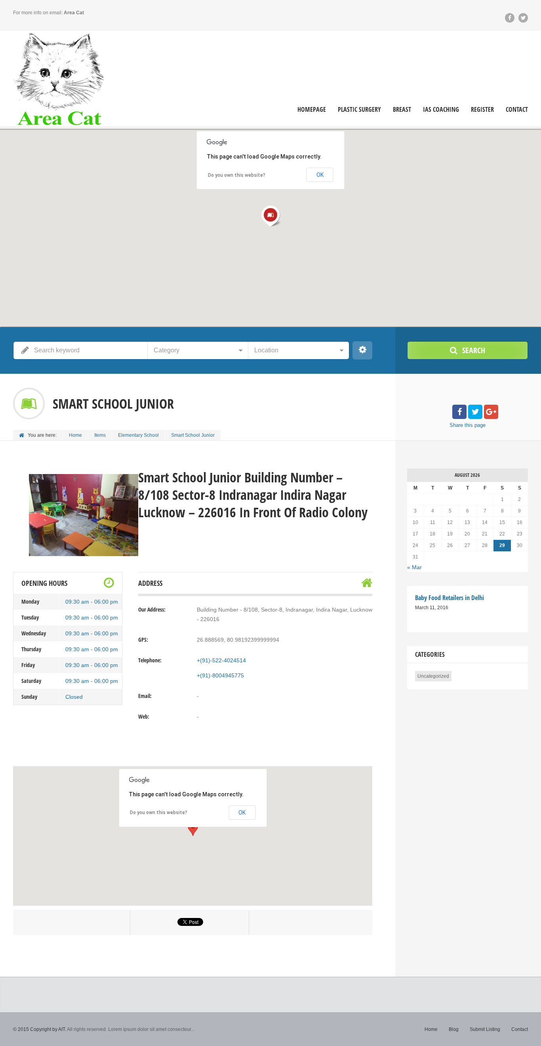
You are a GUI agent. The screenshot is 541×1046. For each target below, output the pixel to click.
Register (482, 109)
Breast (402, 109)
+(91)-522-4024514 (221, 660)
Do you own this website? (158, 812)
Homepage (311, 109)
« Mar (414, 567)
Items (100, 435)
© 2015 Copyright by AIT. (39, 1029)
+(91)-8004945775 (220, 675)
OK (242, 812)
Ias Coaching (441, 109)
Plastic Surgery (359, 109)
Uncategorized (433, 676)
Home (75, 435)
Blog (454, 1029)
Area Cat (74, 12)
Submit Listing (485, 1029)
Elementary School (138, 435)
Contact (517, 109)
